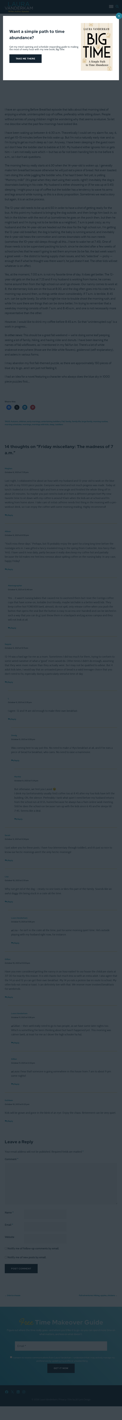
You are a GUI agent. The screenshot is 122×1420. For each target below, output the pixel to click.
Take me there (25, 58)
